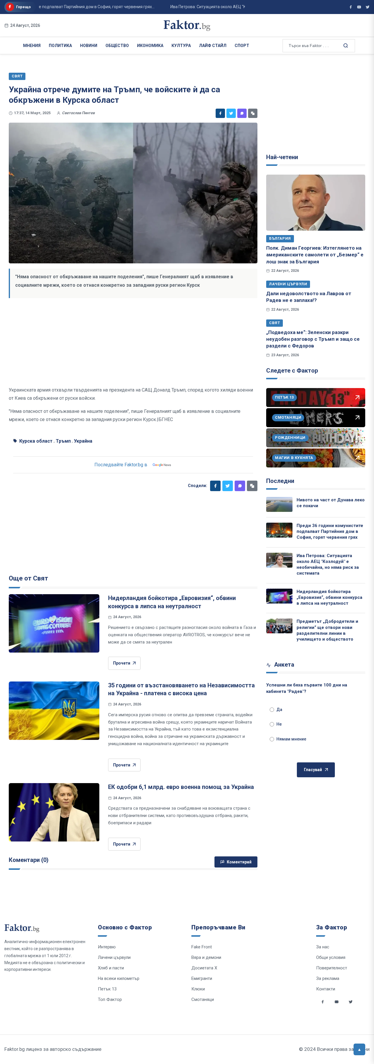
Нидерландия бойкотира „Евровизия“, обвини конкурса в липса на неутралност (329, 597)
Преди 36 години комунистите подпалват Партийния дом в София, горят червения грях (330, 531)
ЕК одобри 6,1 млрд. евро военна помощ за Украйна (181, 786)
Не (279, 724)
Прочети (121, 663)
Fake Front (201, 947)
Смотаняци (202, 999)
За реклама (327, 978)
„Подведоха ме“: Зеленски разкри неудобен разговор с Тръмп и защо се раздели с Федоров (313, 339)
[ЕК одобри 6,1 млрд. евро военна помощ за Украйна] (54, 812)
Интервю (107, 947)
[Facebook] (220, 113)
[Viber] (242, 113)
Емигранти (201, 978)
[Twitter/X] (368, 7)
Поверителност (331, 968)
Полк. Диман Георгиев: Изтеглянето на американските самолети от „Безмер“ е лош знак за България (314, 255)
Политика (60, 45)
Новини (88, 45)
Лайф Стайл (212, 45)
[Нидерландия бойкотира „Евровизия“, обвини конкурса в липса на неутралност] (54, 623)
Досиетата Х (204, 968)
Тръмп (63, 441)
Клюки (198, 989)
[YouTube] (359, 7)
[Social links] (322, 1001)
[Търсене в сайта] (345, 45)
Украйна (83, 441)
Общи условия (330, 957)
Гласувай (313, 769)
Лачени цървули (288, 284)
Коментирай (239, 862)
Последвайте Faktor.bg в (120, 464)
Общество (117, 45)
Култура (181, 45)
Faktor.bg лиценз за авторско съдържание (52, 1049)
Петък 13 (107, 989)
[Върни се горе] (359, 1049)
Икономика (150, 45)
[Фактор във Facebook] (351, 7)
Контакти (325, 989)
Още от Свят (28, 578)
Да (279, 709)
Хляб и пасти (111, 968)
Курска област (36, 441)
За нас (322, 947)
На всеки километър (118, 978)
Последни (280, 480)
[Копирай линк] (252, 113)
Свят (274, 323)
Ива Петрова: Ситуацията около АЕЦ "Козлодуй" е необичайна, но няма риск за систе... (240, 6)
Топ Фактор (110, 999)
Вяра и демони (206, 957)
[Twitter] (231, 113)
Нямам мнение (291, 739)
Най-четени (282, 157)
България (280, 238)
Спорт (242, 45)
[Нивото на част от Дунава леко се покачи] (279, 504)
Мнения (32, 45)
